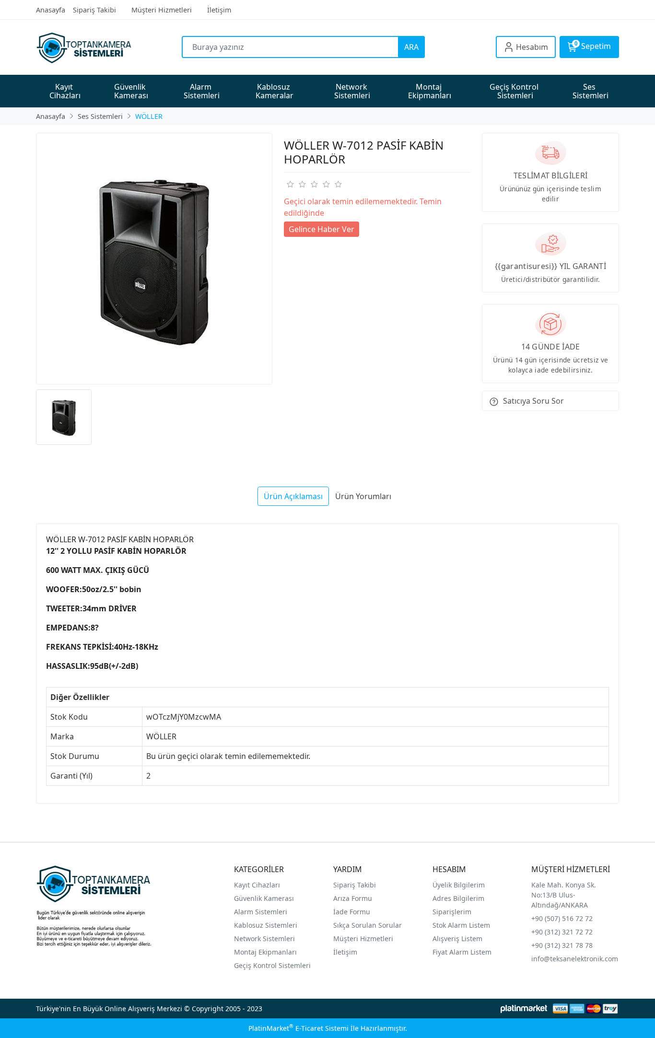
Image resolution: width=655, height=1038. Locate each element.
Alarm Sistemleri (260, 911)
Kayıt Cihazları (257, 884)
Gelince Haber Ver (321, 229)
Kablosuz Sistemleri (265, 925)
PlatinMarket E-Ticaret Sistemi (298, 1028)
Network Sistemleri (265, 938)
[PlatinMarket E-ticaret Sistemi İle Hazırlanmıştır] (524, 1008)
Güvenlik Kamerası (264, 898)
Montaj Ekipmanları (265, 951)
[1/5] (290, 184)
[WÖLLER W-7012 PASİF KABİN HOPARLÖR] (154, 258)
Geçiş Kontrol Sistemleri (272, 965)
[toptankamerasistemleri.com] (109, 47)
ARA (411, 47)
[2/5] (296, 184)
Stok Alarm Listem (461, 925)
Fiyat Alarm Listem (462, 951)
